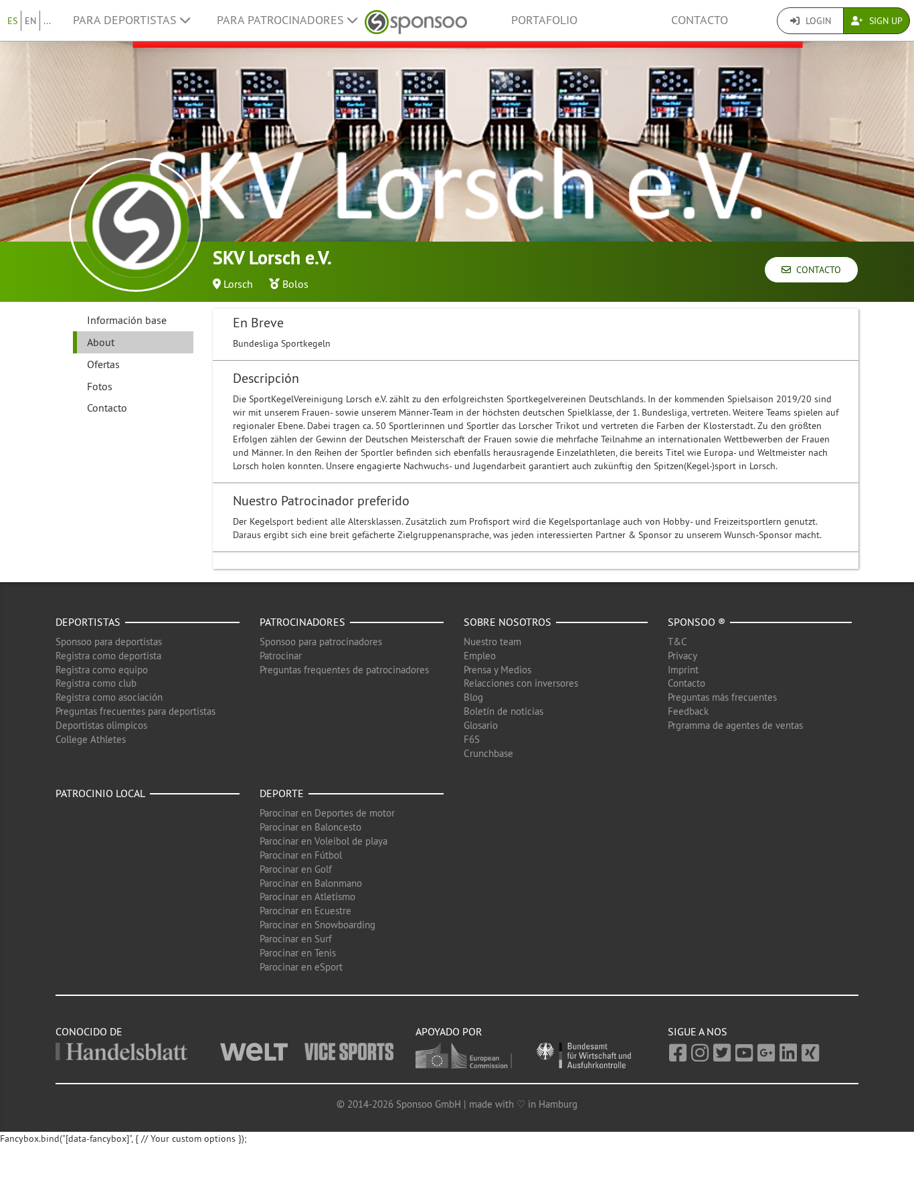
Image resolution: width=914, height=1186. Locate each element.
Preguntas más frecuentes (722, 697)
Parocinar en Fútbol (301, 855)
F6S (472, 739)
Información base (127, 320)
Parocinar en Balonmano (311, 883)
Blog (473, 697)
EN (30, 21)
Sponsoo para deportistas (109, 641)
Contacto (699, 20)
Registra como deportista (108, 655)
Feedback (688, 711)
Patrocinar (281, 655)
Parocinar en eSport (301, 966)
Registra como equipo (102, 669)
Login (817, 21)
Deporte (282, 793)
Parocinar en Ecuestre (305, 910)
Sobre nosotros (507, 621)
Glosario (481, 725)
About (100, 342)
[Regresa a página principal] (416, 20)
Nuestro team (492, 641)
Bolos (295, 283)
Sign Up (884, 21)
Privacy (682, 655)
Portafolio (544, 20)
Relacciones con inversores (521, 683)
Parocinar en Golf (296, 869)
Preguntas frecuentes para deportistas (135, 711)
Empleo (480, 655)
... (47, 21)
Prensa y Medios (497, 669)
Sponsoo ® (696, 621)
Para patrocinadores (282, 20)
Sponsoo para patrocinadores (321, 641)
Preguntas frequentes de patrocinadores (344, 669)
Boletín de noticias (503, 711)
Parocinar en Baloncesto (310, 827)
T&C (677, 641)
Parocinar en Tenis (298, 952)
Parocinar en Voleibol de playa (323, 841)
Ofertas (103, 364)
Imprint (683, 669)
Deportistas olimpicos (101, 725)
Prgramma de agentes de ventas (735, 725)
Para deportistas (126, 20)
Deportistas (88, 621)
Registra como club (96, 683)
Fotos (99, 386)
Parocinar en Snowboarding (317, 924)
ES (12, 21)
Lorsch (238, 283)
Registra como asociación (109, 697)
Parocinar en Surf (296, 938)
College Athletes (91, 739)
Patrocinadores (302, 621)
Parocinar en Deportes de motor (327, 813)
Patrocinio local (100, 793)
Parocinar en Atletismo (307, 896)
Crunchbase (488, 753)
